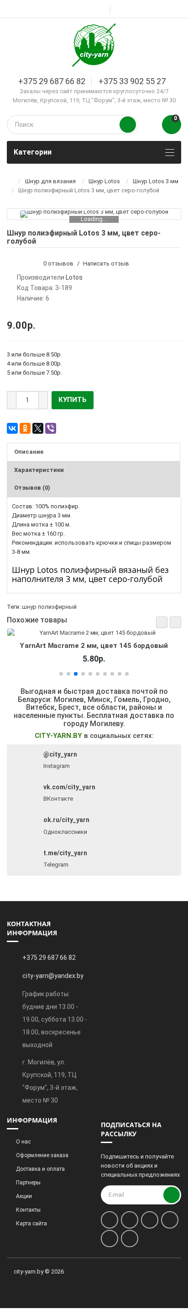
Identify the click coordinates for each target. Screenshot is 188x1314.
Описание (28, 451)
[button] (161, 622)
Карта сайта (31, 1223)
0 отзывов (58, 263)
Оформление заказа (42, 1155)
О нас (23, 1141)
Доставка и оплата (40, 1169)
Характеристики (39, 469)
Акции (24, 1196)
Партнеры (28, 1182)
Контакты (28, 1210)
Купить (72, 400)
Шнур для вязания (50, 181)
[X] (37, 428)
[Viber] (50, 428)
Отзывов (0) (32, 487)
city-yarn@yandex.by (53, 975)
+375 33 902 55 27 (132, 81)
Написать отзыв (106, 263)
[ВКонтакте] (12, 428)
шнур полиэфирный (49, 606)
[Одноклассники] (25, 428)
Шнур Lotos (104, 181)
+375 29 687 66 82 (51, 81)
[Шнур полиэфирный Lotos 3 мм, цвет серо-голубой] (94, 214)
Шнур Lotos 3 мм (155, 181)
